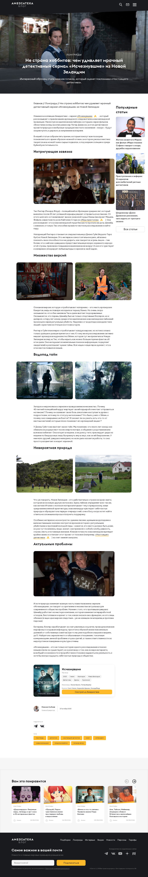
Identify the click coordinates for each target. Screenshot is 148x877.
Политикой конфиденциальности (57, 868)
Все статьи (130, 229)
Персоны (121, 840)
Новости (110, 840)
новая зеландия (42, 743)
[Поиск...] (120, 4)
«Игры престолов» (90, 220)
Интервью (90, 840)
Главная (38, 103)
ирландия (99, 738)
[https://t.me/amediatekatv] (106, 853)
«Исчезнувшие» (84, 116)
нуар (88, 738)
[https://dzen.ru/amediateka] (127, 853)
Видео (100, 840)
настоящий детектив (71, 738)
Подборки (65, 840)
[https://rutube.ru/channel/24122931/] (134, 853)
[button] (134, 781)
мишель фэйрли (61, 743)
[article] (26, 804)
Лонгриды (51, 103)
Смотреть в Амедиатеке (87, 692)
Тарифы (132, 840)
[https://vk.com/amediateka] (113, 853)
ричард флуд (79, 743)
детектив (53, 738)
